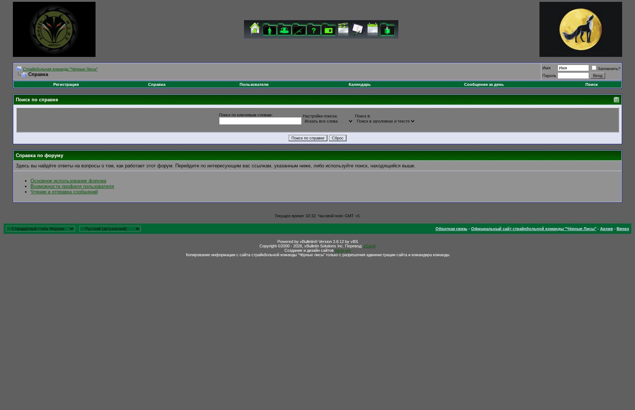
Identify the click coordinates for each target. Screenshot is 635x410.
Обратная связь (451, 228)
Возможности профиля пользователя (72, 186)
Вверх (623, 228)
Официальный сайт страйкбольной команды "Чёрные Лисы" (533, 228)
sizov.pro (343, 250)
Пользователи (254, 84)
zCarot (369, 246)
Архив (606, 228)
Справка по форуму (39, 155)
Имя (546, 68)
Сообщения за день (484, 84)
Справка (156, 84)
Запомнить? (609, 68)
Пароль (549, 75)
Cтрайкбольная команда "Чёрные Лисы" (60, 69)
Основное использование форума (68, 181)
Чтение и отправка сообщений (64, 192)
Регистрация (66, 84)
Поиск (591, 84)
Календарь (360, 84)
